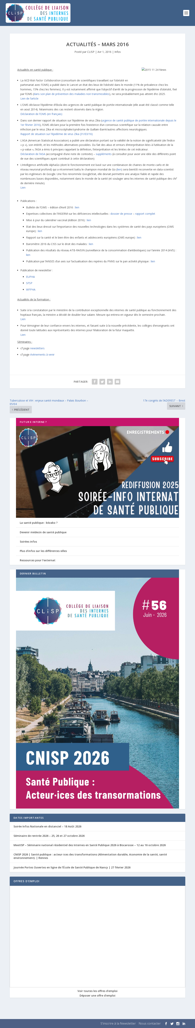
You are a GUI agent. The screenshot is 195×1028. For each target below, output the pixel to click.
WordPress (65, 1023)
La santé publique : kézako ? (39, 522)
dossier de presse (121, 213)
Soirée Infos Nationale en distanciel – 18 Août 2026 (47, 826)
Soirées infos (28, 541)
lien (119, 169)
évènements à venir (42, 354)
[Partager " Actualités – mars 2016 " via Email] (117, 382)
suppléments (104, 154)
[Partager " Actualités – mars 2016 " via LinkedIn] (110, 382)
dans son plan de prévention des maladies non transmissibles (71, 94)
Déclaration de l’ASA (32, 154)
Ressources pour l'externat (37, 560)
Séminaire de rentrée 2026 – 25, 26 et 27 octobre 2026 (49, 836)
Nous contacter (150, 1023)
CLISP (90, 52)
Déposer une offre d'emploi (97, 995)
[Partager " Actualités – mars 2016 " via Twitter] (102, 382)
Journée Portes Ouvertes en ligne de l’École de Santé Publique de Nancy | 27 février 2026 (72, 867)
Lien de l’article (29, 98)
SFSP (29, 283)
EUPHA (30, 277)
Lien (23, 187)
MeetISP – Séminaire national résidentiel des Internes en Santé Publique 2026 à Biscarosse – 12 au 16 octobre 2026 (90, 845)
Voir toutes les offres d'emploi (97, 991)
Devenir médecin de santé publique (43, 532)
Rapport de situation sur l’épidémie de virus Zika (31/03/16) (56, 134)
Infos (117, 52)
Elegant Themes (31, 1023)
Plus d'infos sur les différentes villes (43, 551)
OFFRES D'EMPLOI (26, 881)
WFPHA (30, 289)
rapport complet (145, 213)
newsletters (37, 348)
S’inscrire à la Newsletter (118, 1023)
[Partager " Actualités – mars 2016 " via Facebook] (94, 382)
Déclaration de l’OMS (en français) (41, 114)
